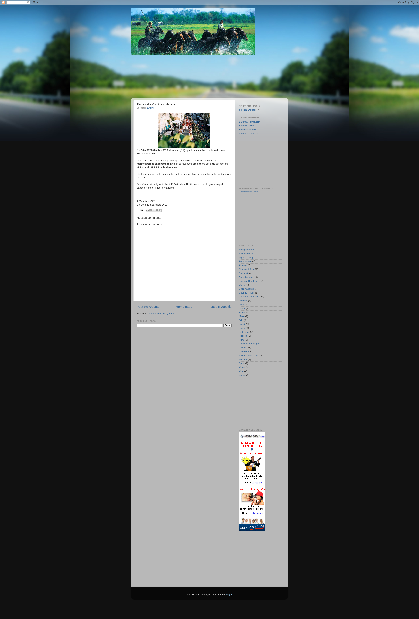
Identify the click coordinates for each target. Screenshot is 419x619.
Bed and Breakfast (248, 281)
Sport (242, 363)
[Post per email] (141, 210)
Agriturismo (245, 261)
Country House (247, 293)
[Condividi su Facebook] (156, 210)
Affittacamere (246, 253)
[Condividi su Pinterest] (160, 210)
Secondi (243, 359)
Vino (241, 371)
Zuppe (242, 375)
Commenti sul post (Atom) (160, 313)
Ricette (242, 347)
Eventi (150, 108)
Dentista (243, 300)
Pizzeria (243, 336)
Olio (241, 320)
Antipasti (243, 273)
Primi (241, 340)
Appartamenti (246, 277)
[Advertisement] (213, 76)
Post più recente (148, 306)
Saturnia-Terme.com (249, 122)
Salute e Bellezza (248, 355)
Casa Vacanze (246, 289)
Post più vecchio (220, 306)
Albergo (243, 265)
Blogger (229, 594)
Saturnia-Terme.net (249, 133)
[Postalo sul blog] (150, 210)
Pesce (242, 328)
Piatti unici (244, 332)
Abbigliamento (246, 249)
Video (242, 367)
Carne (242, 285)
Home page (184, 306)
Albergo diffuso (247, 269)
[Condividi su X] (153, 210)
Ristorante (244, 351)
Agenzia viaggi (246, 257)
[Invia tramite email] (147, 210)
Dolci (241, 304)
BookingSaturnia (247, 129)
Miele (242, 316)
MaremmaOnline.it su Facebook (249, 191)
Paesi (242, 324)
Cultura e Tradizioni (249, 296)
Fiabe (242, 312)
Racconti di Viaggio (249, 344)
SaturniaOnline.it (247, 125)
